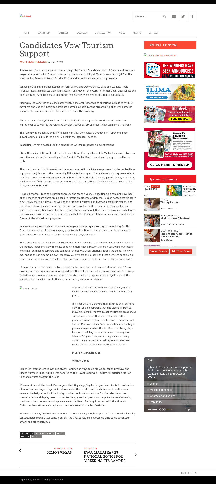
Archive (137, 32)
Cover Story (43, 32)
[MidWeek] (64, 16)
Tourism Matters (45, 433)
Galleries (64, 32)
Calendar (82, 32)
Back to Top (187, 473)
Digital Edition (103, 32)
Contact (153, 32)
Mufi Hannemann (33, 61)
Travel (60, 433)
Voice (122, 32)
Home (26, 32)
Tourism (36, 437)
